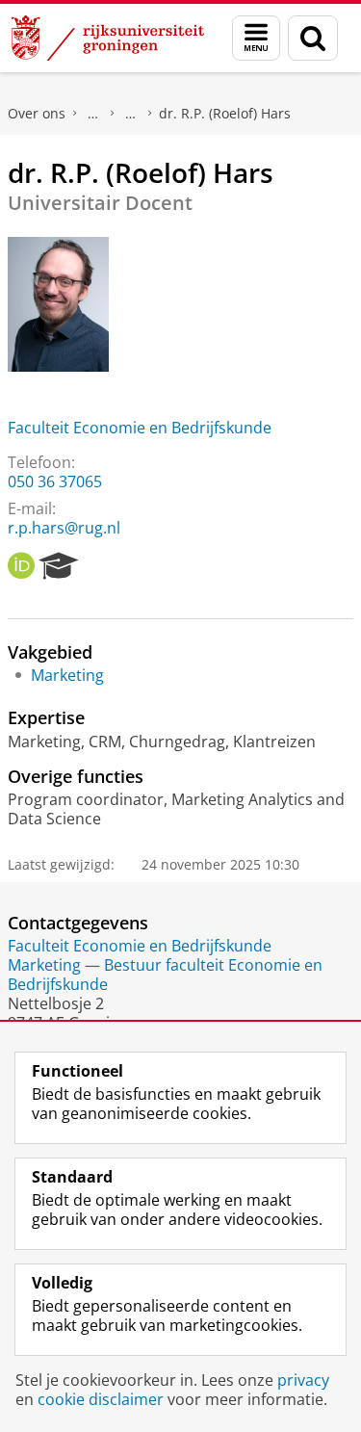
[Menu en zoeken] (256, 38)
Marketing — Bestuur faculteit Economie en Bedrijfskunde (165, 974)
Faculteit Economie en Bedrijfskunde (139, 427)
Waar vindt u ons (131, 113)
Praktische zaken (93, 113)
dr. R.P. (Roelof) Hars (225, 113)
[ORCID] (21, 566)
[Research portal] (59, 566)
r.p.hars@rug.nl (64, 527)
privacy (303, 1380)
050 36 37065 (55, 481)
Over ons (36, 113)
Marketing (67, 675)
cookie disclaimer (101, 1399)
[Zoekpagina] (312, 38)
